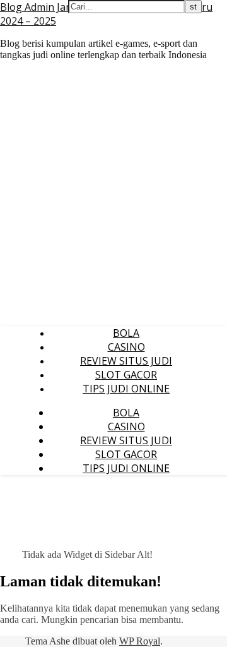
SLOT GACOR (126, 375)
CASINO (126, 347)
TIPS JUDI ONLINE (126, 389)
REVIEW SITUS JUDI (126, 361)
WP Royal (139, 641)
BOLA (126, 333)
